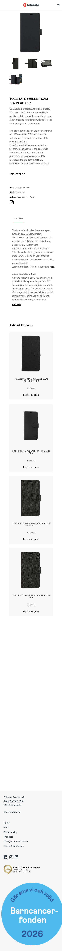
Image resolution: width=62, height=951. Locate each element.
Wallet (25, 197)
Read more (16, 304)
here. (52, 266)
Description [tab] (18, 219)
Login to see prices (17, 174)
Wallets (33, 197)
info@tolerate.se (12, 812)
